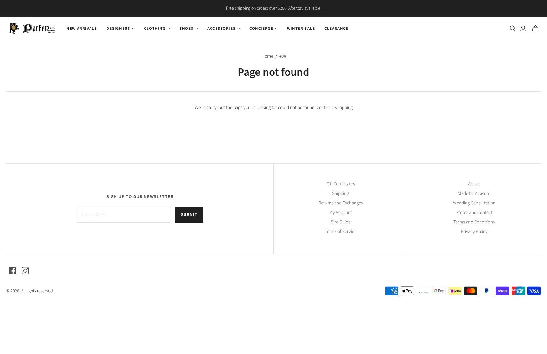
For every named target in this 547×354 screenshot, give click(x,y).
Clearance (336, 28)
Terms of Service (340, 231)
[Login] (523, 28)
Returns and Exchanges (340, 203)
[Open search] (513, 28)
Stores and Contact (474, 212)
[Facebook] (12, 270)
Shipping (340, 193)
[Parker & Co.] (32, 28)
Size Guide (340, 222)
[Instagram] (25, 270)
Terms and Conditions (474, 222)
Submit (189, 214)
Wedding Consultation (474, 203)
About (474, 184)
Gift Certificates (340, 184)
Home (267, 56)
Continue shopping (335, 107)
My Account (340, 212)
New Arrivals (81, 28)
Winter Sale (301, 28)
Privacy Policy (474, 231)
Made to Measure (474, 193)
